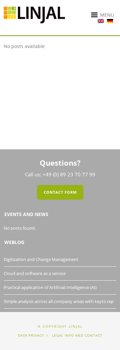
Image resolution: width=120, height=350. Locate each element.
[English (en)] (101, 19)
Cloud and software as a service (35, 273)
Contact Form (60, 192)
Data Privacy (31, 335)
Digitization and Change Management (41, 259)
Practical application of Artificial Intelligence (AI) (50, 287)
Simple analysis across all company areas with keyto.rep (59, 301)
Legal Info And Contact (77, 335)
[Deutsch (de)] (110, 19)
